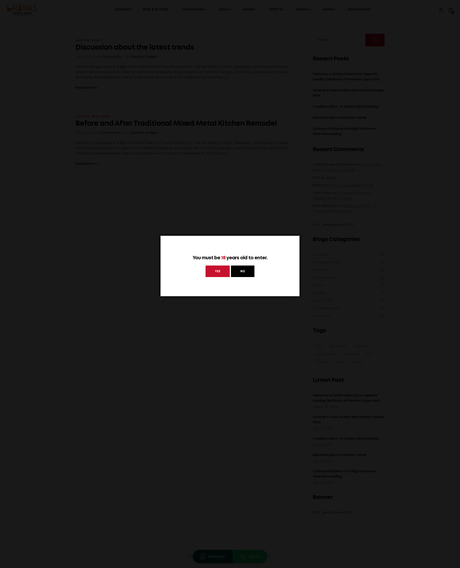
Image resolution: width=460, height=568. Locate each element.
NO (242, 271)
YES (217, 271)
